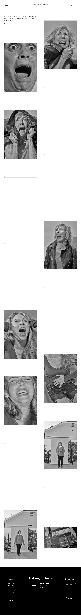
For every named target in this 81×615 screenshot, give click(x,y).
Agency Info (7, 587)
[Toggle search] (72, 5)
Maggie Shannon (39, 6)
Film (13, 585)
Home (9, 583)
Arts (13, 587)
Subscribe (69, 598)
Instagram (8, 590)
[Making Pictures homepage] (6, 5)
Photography (15, 583)
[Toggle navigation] (75, 5)
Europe (42, 583)
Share (5, 23)
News (9, 585)
